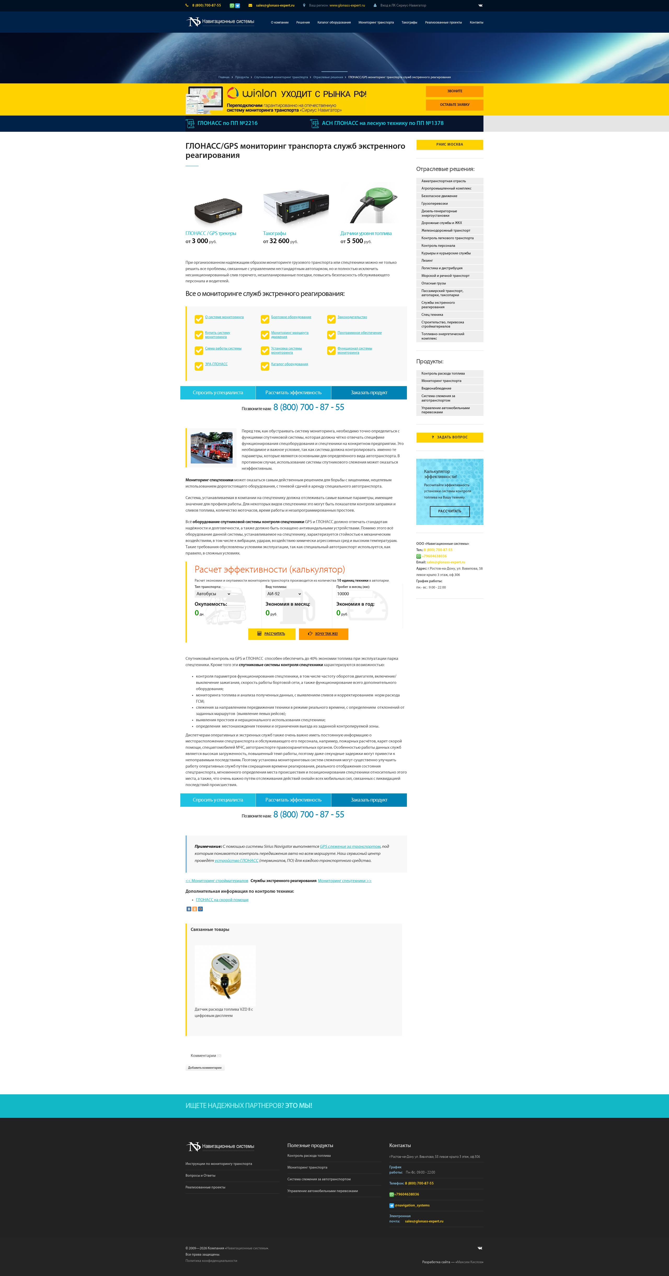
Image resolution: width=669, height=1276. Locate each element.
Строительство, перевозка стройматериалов (443, 324)
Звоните (454, 91)
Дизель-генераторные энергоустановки (439, 213)
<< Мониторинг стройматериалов (217, 881)
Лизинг (427, 261)
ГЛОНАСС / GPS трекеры (211, 233)
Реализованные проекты (443, 23)
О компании (280, 23)
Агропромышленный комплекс (446, 188)
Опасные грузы (434, 283)
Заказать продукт (369, 393)
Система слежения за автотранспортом (438, 398)
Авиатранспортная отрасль (444, 181)
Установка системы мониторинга (286, 350)
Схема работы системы (223, 348)
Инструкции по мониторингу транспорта (219, 1164)
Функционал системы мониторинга (355, 350)
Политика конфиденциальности (211, 1261)
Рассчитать (274, 634)
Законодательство (352, 317)
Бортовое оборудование (291, 317)
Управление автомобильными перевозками (446, 410)
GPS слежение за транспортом (350, 847)
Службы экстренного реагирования (438, 305)
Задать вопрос (452, 437)
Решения (303, 23)
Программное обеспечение (360, 333)
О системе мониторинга (224, 317)
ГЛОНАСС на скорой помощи (222, 900)
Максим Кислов (469, 1262)
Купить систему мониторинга (217, 335)
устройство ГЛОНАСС (236, 861)
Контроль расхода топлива (443, 373)
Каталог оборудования (334, 23)
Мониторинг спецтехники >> (345, 881)
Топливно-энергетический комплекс (443, 336)
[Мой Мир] (200, 909)
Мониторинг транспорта (376, 23)
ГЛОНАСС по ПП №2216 (228, 124)
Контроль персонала (438, 246)
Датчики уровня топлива (366, 233)
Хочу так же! (326, 634)
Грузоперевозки (435, 204)
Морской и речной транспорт (446, 276)
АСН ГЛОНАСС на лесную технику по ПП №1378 (383, 124)
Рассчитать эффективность (293, 393)
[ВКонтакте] (189, 909)
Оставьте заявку (455, 105)
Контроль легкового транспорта (448, 238)
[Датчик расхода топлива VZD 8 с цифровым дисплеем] (225, 976)
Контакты (476, 23)
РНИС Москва (449, 145)
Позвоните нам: (293, 408)
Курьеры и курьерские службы (446, 253)
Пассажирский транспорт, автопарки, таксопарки (442, 293)
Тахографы (409, 23)
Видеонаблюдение (436, 388)
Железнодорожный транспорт (446, 230)
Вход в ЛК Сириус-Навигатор (403, 5)
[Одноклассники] (194, 909)
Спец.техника (432, 315)
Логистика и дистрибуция (442, 268)
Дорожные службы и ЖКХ (442, 223)
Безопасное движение (439, 196)
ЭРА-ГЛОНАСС (216, 364)
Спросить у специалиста (218, 393)
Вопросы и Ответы (200, 1176)
